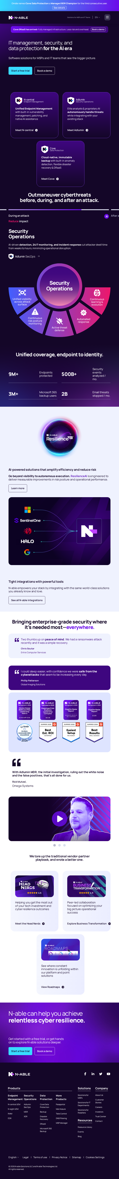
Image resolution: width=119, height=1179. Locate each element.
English (13, 1157)
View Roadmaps (50, 987)
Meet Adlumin (75, 130)
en (96, 17)
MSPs (79, 17)
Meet (24, 130)
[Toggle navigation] (106, 17)
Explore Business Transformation (87, 923)
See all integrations (27, 600)
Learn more (17, 488)
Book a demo (98, 29)
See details (59, 7)
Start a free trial (20, 70)
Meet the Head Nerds (28, 923)
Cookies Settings (95, 1157)
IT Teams (87, 17)
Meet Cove (48, 178)
